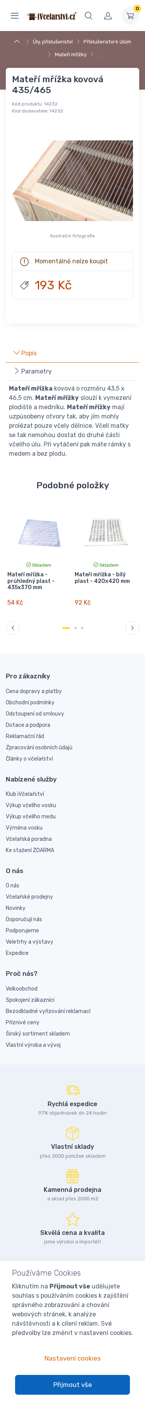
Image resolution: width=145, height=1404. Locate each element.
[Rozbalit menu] (15, 15)
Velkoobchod (22, 989)
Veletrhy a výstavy (29, 942)
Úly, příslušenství (53, 42)
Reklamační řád (25, 736)
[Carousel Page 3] (82, 628)
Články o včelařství (29, 759)
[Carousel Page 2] (76, 628)
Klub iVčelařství (25, 794)
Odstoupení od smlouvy (35, 714)
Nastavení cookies (72, 1358)
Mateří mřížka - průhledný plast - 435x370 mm (31, 581)
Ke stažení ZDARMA (30, 850)
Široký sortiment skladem (38, 1034)
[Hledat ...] (88, 15)
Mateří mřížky (71, 54)
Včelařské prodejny (29, 897)
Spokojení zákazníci (30, 1000)
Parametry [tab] (36, 371)
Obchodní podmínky (30, 702)
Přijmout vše (72, 1384)
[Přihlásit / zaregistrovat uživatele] (108, 15)
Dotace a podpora (28, 725)
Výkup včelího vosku (31, 805)
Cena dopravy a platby (34, 691)
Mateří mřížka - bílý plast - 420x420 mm (102, 577)
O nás (12, 885)
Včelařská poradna (29, 839)
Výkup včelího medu (31, 816)
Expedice (17, 953)
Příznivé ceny (22, 1022)
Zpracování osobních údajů (39, 747)
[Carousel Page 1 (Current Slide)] (66, 628)
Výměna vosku (24, 828)
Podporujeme (22, 930)
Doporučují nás (24, 919)
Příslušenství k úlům (107, 42)
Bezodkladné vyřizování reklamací (48, 1011)
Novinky (16, 908)
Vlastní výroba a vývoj (33, 1045)
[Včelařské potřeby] (18, 42)
